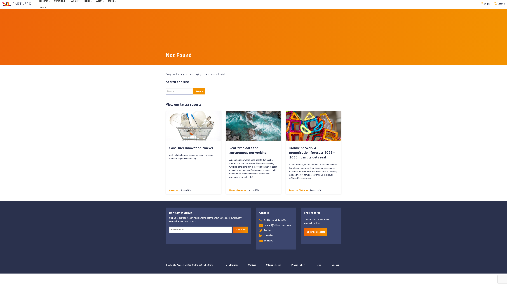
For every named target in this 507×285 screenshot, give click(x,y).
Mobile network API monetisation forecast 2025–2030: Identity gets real (312, 152)
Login (486, 4)
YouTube (268, 240)
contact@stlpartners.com (277, 225)
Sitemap (335, 265)
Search (501, 4)
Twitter (267, 230)
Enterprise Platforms (298, 190)
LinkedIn (268, 235)
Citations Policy (273, 265)
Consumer (174, 190)
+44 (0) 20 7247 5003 (274, 219)
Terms (318, 265)
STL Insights (232, 265)
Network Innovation (237, 190)
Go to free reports (315, 232)
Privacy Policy (298, 265)
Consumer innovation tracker (191, 148)
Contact (252, 265)
